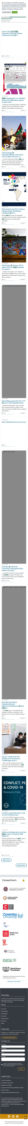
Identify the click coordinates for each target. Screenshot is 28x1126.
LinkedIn (17, 1116)
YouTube (13, 1116)
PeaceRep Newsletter (9, 1037)
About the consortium (14, 981)
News (23, 110)
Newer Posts (21, 865)
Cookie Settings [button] (6, 12)
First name (3, 1044)
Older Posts (6, 860)
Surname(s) (3, 1048)
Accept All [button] (15, 12)
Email (2, 1052)
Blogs (23, 166)
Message (3, 1056)
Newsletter (9, 1116)
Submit (21, 1069)
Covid (23, 770)
